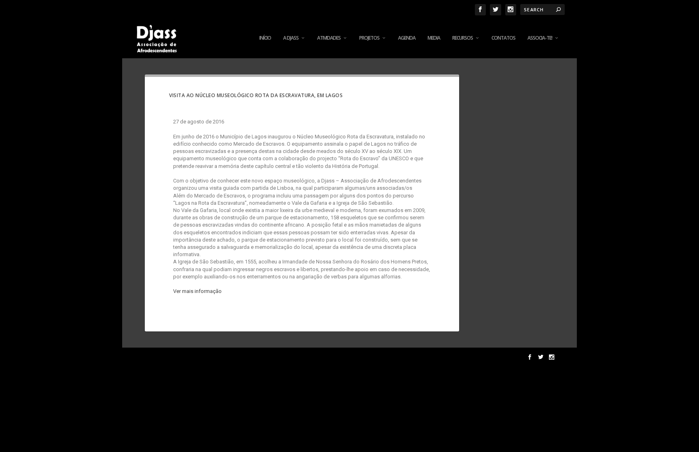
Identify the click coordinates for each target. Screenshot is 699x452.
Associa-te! (539, 38)
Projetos (369, 38)
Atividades (329, 38)
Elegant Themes (198, 357)
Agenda (406, 38)
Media (434, 38)
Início (265, 38)
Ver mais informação (197, 291)
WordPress (271, 357)
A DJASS (291, 38)
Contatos (503, 38)
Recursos (462, 38)
